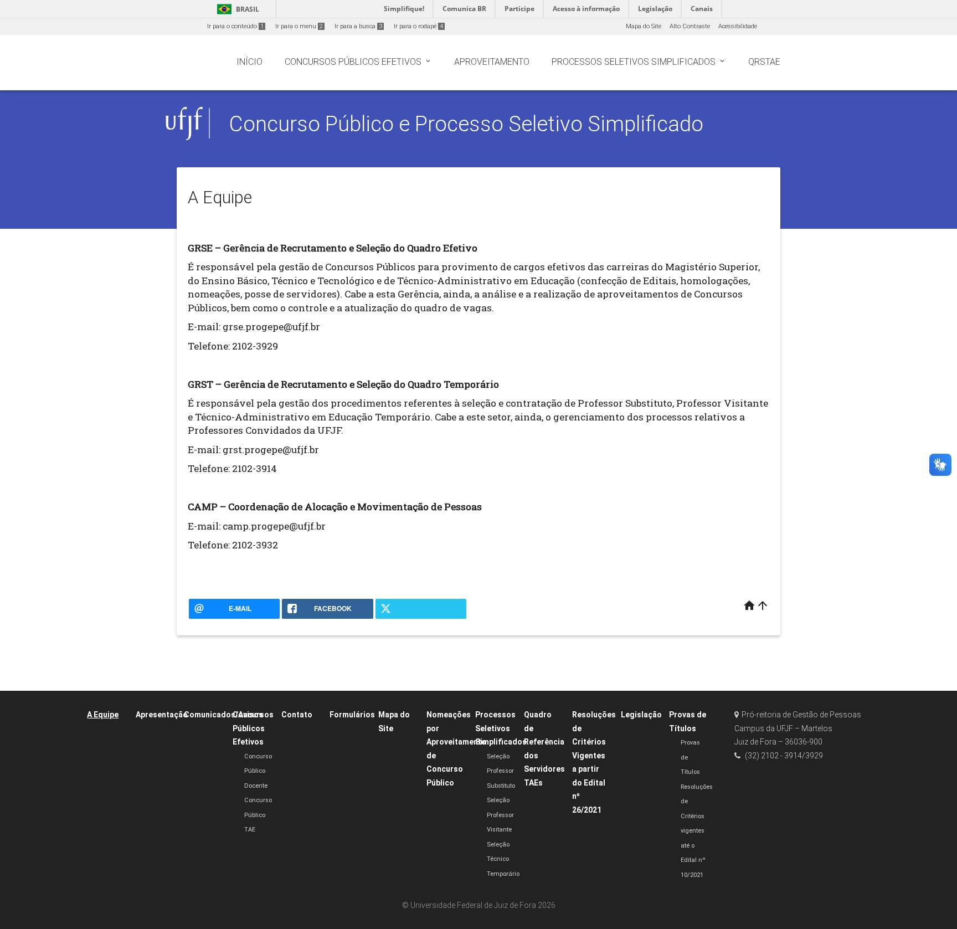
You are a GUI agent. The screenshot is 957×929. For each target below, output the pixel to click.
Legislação (641, 714)
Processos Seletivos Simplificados (501, 728)
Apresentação (162, 714)
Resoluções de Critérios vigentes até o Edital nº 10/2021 (697, 831)
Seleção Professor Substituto (501, 771)
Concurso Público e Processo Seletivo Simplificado (466, 123)
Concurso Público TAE (258, 815)
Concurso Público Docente (258, 771)
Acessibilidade (737, 26)
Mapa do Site (643, 26)
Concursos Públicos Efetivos (253, 728)
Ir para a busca (358, 26)
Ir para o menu (299, 26)
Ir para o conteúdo (235, 26)
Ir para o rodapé (418, 26)
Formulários (352, 714)
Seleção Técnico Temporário (503, 859)
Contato (296, 714)
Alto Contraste (690, 26)
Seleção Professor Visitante (500, 815)
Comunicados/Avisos (223, 714)
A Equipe (103, 714)
